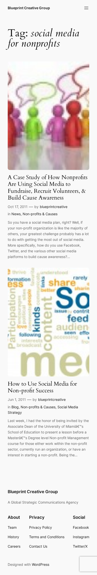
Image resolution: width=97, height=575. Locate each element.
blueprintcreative (53, 207)
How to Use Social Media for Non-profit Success (42, 387)
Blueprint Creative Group (29, 8)
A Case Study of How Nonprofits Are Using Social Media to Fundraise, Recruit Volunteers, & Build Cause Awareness (48, 187)
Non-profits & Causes (40, 214)
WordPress (40, 564)
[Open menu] (86, 8)
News (16, 214)
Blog (15, 407)
